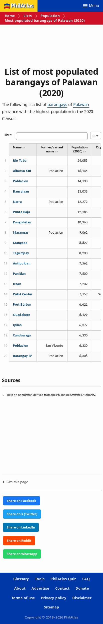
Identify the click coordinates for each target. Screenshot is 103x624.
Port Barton (22, 304)
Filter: (8, 135)
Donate (82, 588)
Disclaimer (82, 597)
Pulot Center (22, 294)
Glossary (21, 578)
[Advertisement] (52, 43)
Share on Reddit (19, 541)
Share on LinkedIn (21, 527)
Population (50, 15)
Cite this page (17, 482)
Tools (39, 578)
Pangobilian (22, 222)
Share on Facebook (21, 501)
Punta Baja (21, 212)
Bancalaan (21, 191)
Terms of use (23, 597)
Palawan (81, 104)
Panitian (19, 274)
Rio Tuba (19, 160)
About (20, 588)
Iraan (17, 284)
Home (10, 15)
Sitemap (51, 607)
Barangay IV (22, 356)
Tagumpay (21, 253)
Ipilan (17, 325)
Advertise (40, 588)
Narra (17, 202)
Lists (28, 15)
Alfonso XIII (22, 171)
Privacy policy (53, 597)
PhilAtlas (22, 6)
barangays (57, 104)
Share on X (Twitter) (22, 514)
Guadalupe (21, 315)
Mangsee (20, 243)
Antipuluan (21, 263)
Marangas (20, 232)
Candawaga (22, 335)
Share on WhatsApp (22, 554)
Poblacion (20, 181)
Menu (94, 5)
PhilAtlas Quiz (63, 578)
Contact (62, 588)
